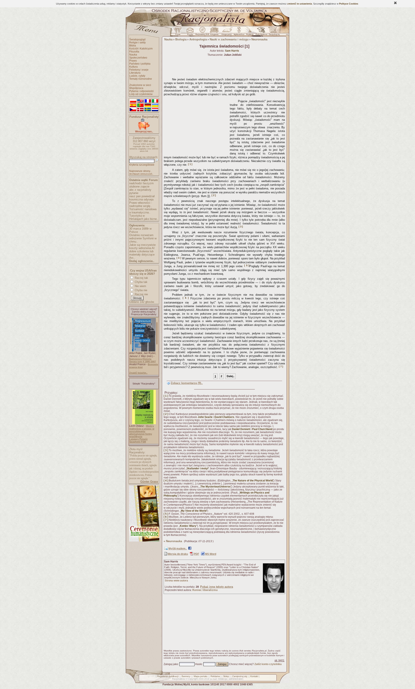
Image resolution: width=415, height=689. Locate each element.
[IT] (155, 101)
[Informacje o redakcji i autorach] (249, 32)
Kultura (133, 66)
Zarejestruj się (239, 676)
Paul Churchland (262, 429)
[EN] (140, 101)
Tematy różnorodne (140, 78)
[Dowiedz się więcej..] (143, 540)
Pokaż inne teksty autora (216, 586)
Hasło (198, 664)
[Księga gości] (227, 32)
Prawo (133, 60)
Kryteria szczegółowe (141, 164)
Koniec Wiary (188, 525)
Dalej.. (230, 376)
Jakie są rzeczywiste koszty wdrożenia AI (142, 246)
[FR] (147, 101)
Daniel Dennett (241, 429)
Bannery (186, 676)
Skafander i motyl (197, 468)
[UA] (155, 105)
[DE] (147, 105)
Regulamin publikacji (167, 676)
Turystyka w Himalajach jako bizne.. (143, 217)
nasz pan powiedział (142, 196)
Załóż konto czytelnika (268, 664)
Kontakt (254, 676)
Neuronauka (259, 39)
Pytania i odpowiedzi (141, 91)
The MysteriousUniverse (215, 486)
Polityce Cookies (348, 3)
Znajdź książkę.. (138, 372)
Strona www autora (176, 580)
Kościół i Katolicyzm (141, 48)
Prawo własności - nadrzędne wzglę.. (140, 204)
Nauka (133, 54)
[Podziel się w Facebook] (190, 549)
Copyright (193, 679)
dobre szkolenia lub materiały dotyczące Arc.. (142, 254)
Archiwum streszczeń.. (141, 174)
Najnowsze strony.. (140, 171)
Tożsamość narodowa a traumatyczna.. (142, 211)
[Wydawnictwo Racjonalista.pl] (239, 32)
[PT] (140, 105)
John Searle (205, 417)
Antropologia (198, 39)
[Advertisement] (196, 125)
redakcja (222, 679)
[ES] (133, 105)
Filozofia (134, 51)
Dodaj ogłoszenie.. (141, 261)
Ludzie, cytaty (137, 75)
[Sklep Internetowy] (215, 32)
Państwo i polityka (139, 63)
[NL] (155, 110)
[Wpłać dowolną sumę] (144, 129)
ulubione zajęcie (139, 186)
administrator (236, 679)
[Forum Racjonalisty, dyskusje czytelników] (179, 32)
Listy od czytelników (141, 94)
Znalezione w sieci (140, 85)
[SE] (147, 110)
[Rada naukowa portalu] (260, 32)
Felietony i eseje (138, 69)
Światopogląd (137, 39)
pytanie (133, 193)
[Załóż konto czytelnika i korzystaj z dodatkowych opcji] (273, 32)
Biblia (132, 45)
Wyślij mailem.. (177, 548)
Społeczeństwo (138, 57)
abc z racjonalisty (140, 189)
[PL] (133, 101)
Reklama (215, 676)
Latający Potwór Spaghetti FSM (138, 440)
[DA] (140, 110)
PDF (196, 554)
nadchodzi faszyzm (141, 183)
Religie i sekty (137, 42)
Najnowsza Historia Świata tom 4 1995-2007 (142, 360)
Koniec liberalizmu (205, 590)
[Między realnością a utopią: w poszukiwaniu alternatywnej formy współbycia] (144, 423)
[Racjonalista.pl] (207, 25)
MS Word (210, 554)
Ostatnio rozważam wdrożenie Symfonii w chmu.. (142, 238)
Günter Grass (149, 481)
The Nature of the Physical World (253, 480)
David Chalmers (224, 417)
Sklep (226, 676)
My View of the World (193, 510)
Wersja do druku (178, 554)
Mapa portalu (200, 676)
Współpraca (136, 88)
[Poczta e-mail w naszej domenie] (190, 32)
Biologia (181, 39)
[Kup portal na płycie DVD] (202, 32)
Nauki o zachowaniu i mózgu (229, 39)
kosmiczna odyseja (141, 199)
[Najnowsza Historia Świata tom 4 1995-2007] (144, 350)
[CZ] (133, 110)
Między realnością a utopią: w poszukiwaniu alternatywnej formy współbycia (141, 431)
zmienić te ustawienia (299, 3)
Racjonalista (178, 679)
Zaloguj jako (171, 664)
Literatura (134, 72)
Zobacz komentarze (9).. (187, 383)
